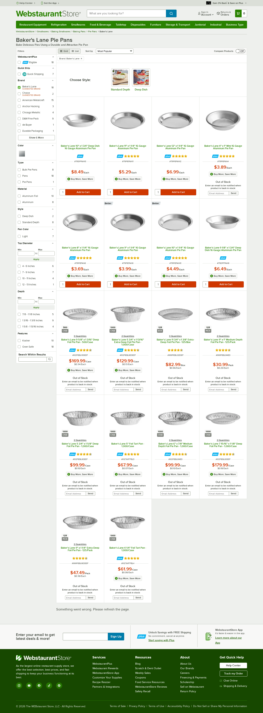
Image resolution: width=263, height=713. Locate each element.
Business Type (235, 24)
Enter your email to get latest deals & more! (35, 636)
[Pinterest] (59, 685)
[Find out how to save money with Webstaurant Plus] (80, 156)
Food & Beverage (100, 24)
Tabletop (121, 24)
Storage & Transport (178, 24)
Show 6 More (36, 137)
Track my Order (233, 673)
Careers (185, 673)
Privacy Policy (137, 706)
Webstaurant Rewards (105, 668)
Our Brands (187, 668)
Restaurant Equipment (32, 24)
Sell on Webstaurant (192, 686)
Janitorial (200, 24)
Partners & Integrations (106, 686)
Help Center (26, 3)
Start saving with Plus (161, 640)
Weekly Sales (143, 673)
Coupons (140, 677)
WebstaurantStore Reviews (151, 686)
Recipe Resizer (101, 682)
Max (40, 249)
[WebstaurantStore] (47, 658)
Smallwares (78, 24)
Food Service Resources (150, 682)
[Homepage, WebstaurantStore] (48, 14)
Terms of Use (156, 706)
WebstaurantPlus (102, 663)
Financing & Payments (193, 677)
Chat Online (231, 680)
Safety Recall (142, 691)
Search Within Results (32, 354)
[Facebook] (39, 685)
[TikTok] (49, 685)
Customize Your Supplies (107, 677)
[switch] (240, 51)
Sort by (89, 51)
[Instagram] (19, 685)
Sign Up (116, 636)
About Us (185, 663)
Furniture (155, 24)
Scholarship (187, 682)
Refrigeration (59, 24)
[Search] (49, 359)
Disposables (138, 24)
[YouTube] (29, 685)
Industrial (215, 24)
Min (20, 249)
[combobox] (126, 13)
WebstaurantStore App (105, 673)
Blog (138, 663)
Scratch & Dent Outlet (148, 668)
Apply (36, 259)
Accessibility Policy (179, 706)
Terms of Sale (118, 706)
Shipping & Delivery (235, 686)
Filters (21, 51)
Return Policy (188, 691)
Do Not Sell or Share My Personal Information (220, 706)
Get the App (50, 3)
